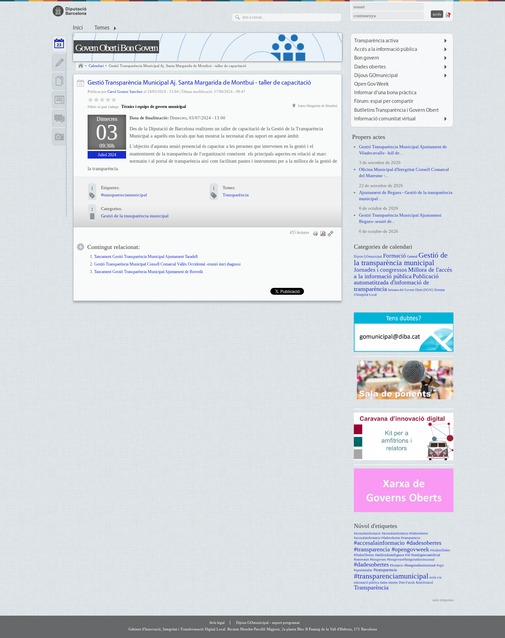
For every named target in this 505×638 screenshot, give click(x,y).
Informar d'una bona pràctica (385, 93)
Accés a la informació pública (385, 49)
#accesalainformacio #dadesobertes (405, 533)
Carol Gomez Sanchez (125, 91)
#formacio (396, 565)
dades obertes (389, 582)
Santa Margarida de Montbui (317, 106)
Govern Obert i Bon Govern (116, 47)
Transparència (236, 194)
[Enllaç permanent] (330, 233)
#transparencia (385, 570)
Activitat (80, 83)
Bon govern (366, 58)
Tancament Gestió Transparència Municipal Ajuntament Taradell (146, 257)
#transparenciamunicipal (124, 194)
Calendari (96, 66)
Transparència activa (376, 41)
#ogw (440, 565)
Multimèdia (59, 136)
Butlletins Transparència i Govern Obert (396, 110)
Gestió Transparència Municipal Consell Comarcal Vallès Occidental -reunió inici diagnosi (167, 264)
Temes (102, 28)
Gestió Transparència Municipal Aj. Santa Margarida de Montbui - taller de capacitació (177, 66)
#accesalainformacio (367, 533)
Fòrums (59, 118)
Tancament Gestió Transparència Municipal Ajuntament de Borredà (148, 272)
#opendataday (363, 570)
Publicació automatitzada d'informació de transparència (396, 282)
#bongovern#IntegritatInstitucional (411, 559)
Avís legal (217, 622)
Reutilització (424, 582)
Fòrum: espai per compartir (383, 101)
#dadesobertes (371, 564)
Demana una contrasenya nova (448, 15)
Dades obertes (370, 67)
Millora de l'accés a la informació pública (403, 273)
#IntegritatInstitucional (420, 565)
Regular (96, 99)
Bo (102, 99)
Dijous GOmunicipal (376, 75)
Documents (59, 81)
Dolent (90, 99)
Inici (78, 28)
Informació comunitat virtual (385, 119)
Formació (394, 255)
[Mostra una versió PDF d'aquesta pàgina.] (323, 233)
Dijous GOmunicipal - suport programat (268, 622)
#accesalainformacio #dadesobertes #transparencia (387, 538)
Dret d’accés (407, 582)
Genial (114, 99)
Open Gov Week (371, 84)
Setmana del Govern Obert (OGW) (410, 290)
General (412, 256)
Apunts (59, 62)
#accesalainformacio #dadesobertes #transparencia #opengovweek (397, 545)
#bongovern (378, 559)
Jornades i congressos (380, 270)
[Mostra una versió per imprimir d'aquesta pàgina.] (315, 233)
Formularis (59, 99)
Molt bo (108, 99)
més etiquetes (443, 600)
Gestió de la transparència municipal (135, 215)
